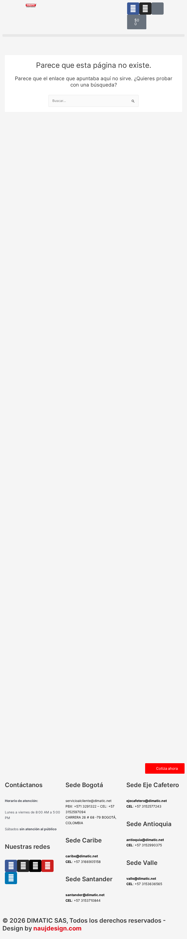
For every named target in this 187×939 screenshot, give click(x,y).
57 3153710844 (88, 900)
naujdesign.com (57, 928)
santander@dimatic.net (84, 895)
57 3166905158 (88, 862)
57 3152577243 (149, 806)
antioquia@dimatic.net (145, 840)
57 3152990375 (149, 845)
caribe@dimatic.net (81, 856)
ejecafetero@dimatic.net (146, 801)
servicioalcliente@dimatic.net (88, 801)
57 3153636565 (149, 884)
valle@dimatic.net (141, 878)
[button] (93, 35)
